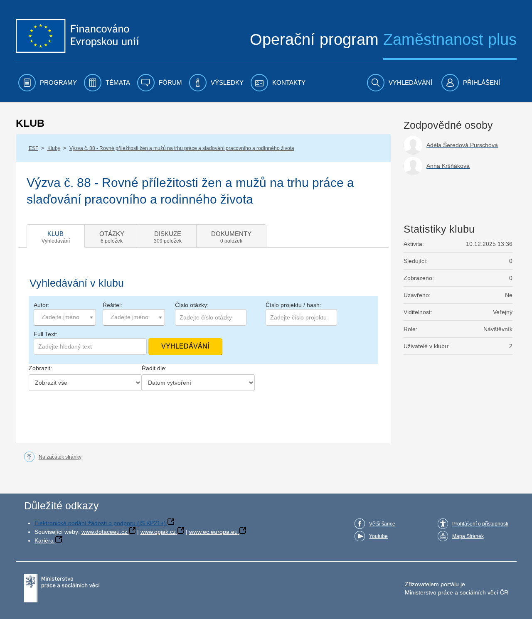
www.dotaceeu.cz (104, 531)
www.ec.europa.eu (213, 531)
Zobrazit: (40, 368)
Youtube (378, 536)
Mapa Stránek (468, 536)
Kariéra (44, 540)
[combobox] (65, 317)
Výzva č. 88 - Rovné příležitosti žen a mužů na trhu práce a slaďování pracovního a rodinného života (181, 148)
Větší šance (382, 524)
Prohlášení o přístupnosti (480, 524)
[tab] (56, 236)
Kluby (53, 148)
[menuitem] (47, 82)
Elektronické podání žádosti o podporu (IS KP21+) (100, 523)
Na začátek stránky (60, 457)
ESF (33, 148)
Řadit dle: (154, 368)
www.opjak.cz (158, 531)
